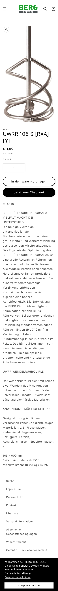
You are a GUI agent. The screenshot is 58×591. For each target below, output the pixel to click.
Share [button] (11, 203)
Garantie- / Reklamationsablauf (26, 550)
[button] (5, 9)
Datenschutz (14, 497)
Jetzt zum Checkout (29, 192)
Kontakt (11, 505)
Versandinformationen (20, 521)
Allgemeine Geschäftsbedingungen (21, 531)
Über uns (12, 513)
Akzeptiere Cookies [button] (29, 585)
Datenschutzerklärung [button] (18, 577)
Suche (10, 481)
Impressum (13, 489)
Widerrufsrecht (16, 542)
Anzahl (7, 159)
